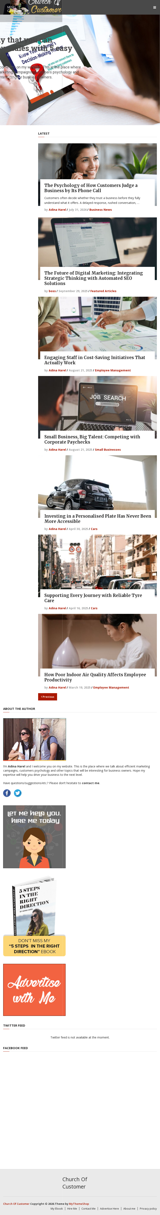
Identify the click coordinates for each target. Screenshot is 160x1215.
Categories (14, 11)
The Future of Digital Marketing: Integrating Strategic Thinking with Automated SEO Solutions (93, 278)
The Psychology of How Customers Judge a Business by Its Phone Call (91, 188)
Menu (11, 7)
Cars (94, 529)
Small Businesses (108, 450)
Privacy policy (148, 1208)
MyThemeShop (79, 1204)
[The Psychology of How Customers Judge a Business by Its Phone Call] (97, 174)
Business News (100, 210)
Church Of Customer (74, 1183)
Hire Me (72, 1208)
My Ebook (14, 33)
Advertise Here (109, 1208)
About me (14, 77)
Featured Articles (103, 291)
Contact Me (15, 55)
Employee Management (113, 370)
